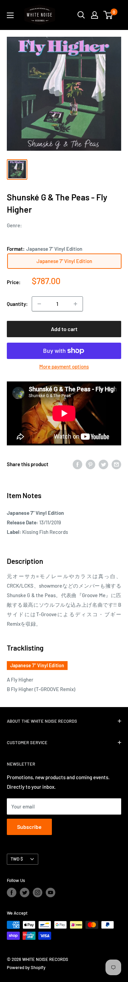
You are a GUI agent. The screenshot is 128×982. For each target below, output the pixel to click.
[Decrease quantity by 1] (39, 304)
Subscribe (29, 826)
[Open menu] (10, 15)
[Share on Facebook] (77, 464)
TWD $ (17, 859)
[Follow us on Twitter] (24, 892)
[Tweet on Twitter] (103, 464)
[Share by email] (116, 464)
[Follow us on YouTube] (50, 892)
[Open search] (81, 15)
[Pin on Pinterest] (90, 464)
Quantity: (17, 304)
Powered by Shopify (26, 967)
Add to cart (64, 329)
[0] (108, 15)
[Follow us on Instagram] (37, 892)
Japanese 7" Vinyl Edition (37, 665)
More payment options (64, 366)
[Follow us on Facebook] (11, 892)
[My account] (94, 15)
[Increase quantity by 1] (75, 304)
